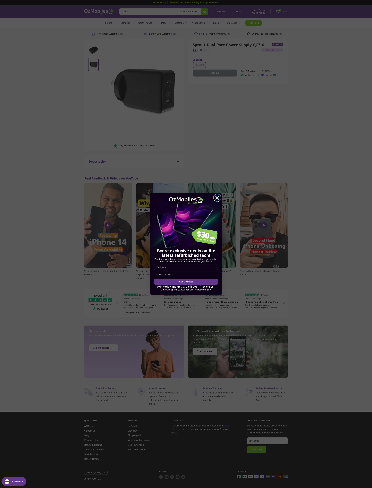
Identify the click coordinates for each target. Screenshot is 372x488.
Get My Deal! (186, 281)
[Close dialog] (217, 197)
